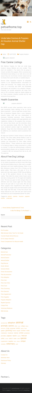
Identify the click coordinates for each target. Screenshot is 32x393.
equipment (12, 328)
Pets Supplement (6, 294)
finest (25, 328)
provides (3, 336)
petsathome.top (11, 27)
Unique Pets (4, 305)
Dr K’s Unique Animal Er (7, 238)
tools (15, 341)
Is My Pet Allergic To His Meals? (20, 210)
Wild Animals (4, 311)
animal (10, 196)
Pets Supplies (5, 297)
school (6, 338)
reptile (15, 336)
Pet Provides (4, 230)
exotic (18, 328)
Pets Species (5, 291)
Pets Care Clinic (5, 283)
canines (15, 196)
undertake (9, 198)
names (16, 333)
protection (27, 333)
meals (28, 330)
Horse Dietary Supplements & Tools (12, 207)
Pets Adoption (5, 277)
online (21, 333)
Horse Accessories (6, 271)
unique (23, 341)
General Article (5, 269)
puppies (27, 196)
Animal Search (5, 257)
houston (21, 196)
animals (4, 326)
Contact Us (4, 355)
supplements (4, 341)
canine (11, 326)
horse (14, 330)
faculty (22, 328)
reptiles (19, 335)
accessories (4, 323)
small (18, 338)
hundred (23, 330)
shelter (3, 198)
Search (3, 215)
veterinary (10, 344)
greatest (3, 330)
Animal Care (4, 252)
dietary (27, 326)
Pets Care (4, 280)
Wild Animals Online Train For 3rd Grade (12, 233)
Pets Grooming (5, 288)
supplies (10, 341)
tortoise (18, 341)
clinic (16, 326)
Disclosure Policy (6, 360)
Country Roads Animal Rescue (9, 236)
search (11, 338)
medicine (10, 333)
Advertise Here (5, 357)
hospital (18, 330)
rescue (24, 335)
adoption (11, 323)
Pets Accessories (6, 274)
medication (4, 333)
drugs (7, 328)
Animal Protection (6, 255)
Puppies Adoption (24, 54)
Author (4, 54)
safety (2, 338)
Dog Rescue (4, 263)
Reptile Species (5, 302)
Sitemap (3, 363)
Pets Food (4, 286)
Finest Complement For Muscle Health (12, 241)
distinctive (3, 328)
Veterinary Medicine (6, 308)
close (19, 326)
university (3, 344)
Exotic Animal (5, 266)
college (23, 326)
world (17, 344)
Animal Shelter (5, 260)
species (23, 338)
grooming (8, 330)
